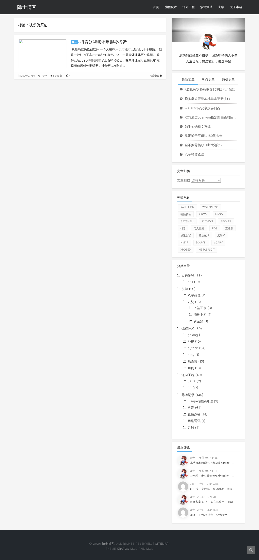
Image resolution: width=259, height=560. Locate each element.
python (207, 221)
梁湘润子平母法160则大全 (203, 136)
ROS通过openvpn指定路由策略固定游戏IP (210, 117)
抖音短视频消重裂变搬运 (103, 42)
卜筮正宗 (200, 308)
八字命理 (194, 295)
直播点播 (194, 414)
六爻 (191, 302)
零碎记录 (188, 395)
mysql (219, 214)
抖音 (74, 42)
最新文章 (188, 79)
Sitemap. (162, 543)
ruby (191, 355)
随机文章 (228, 80)
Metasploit (207, 249)
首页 (156, 7)
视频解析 (185, 214)
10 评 (44, 75)
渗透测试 (206, 7)
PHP (191, 341)
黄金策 (198, 321)
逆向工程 (189, 7)
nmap (184, 242)
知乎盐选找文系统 (197, 127)
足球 (191, 428)
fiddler (226, 221)
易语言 (192, 361)
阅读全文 (155, 75)
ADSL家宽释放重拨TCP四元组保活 (209, 89)
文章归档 (183, 180)
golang (193, 335)
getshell (187, 221)
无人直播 (199, 228)
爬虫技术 (204, 235)
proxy (203, 214)
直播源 (229, 228)
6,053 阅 (57, 75)
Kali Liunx (187, 207)
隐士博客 (27, 7)
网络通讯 (194, 421)
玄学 (221, 7)
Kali (190, 282)
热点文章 (208, 80)
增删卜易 (200, 315)
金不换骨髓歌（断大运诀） (204, 145)
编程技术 (171, 7)
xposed (185, 249)
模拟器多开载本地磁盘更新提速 (207, 99)
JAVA (192, 381)
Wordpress (210, 207)
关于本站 (236, 7)
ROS (214, 228)
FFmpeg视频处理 (200, 401)
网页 (191, 368)
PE (190, 388)
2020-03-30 (27, 75)
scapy (218, 242)
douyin (201, 242)
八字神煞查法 (194, 154)
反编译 (221, 235)
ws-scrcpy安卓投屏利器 (202, 108)
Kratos (123, 548)
